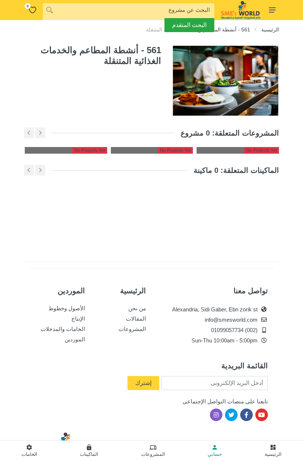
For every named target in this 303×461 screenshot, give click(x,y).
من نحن (137, 308)
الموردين (75, 339)
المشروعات (132, 329)
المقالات (136, 318)
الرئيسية (270, 30)
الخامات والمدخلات (63, 329)
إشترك (143, 383)
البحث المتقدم (189, 25)
